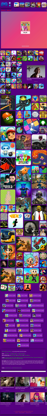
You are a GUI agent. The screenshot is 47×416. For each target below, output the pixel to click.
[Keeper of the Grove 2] (30, 55)
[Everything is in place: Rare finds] (13, 60)
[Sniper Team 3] (8, 88)
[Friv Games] (10, 3)
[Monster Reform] (19, 82)
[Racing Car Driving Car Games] (33, 6)
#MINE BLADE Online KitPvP (23, 357)
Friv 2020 (4, 351)
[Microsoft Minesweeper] (8, 66)
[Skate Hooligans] (38, 6)
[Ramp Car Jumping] (19, 71)
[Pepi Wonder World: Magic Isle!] (13, 88)
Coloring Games (13, 353)
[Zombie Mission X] (8, 60)
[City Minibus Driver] (19, 55)
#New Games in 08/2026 (36, 357)
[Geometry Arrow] (30, 88)
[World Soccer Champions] (8, 93)
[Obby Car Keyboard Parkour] (19, 60)
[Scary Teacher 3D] (24, 88)
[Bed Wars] (35, 88)
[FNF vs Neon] (2, 60)
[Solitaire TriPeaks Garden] (41, 55)
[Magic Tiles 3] (2, 77)
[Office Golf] (30, 60)
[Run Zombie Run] (24, 55)
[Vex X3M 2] (8, 71)
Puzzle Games (12, 295)
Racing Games (9, 305)
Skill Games (12, 300)
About (16, 412)
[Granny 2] (13, 71)
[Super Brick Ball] (19, 66)
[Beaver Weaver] (2, 55)
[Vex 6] (16, 6)
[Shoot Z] (35, 55)
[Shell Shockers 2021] (2, 82)
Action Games (24, 300)
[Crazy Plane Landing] (41, 88)
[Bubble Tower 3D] (8, 77)
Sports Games (37, 300)
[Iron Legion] (41, 60)
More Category (22, 353)
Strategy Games (37, 295)
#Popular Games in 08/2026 (14, 358)
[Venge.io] (13, 66)
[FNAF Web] (19, 88)
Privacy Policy (22, 412)
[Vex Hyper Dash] (13, 77)
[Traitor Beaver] (8, 55)
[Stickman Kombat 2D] (2, 66)
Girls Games (24, 295)
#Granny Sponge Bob (10, 357)
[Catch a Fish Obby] (2, 71)
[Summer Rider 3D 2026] (19, 77)
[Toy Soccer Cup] (24, 60)
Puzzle (9, 351)
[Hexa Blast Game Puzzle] (27, 6)
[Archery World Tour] (2, 93)
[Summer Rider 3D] (13, 82)
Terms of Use (28, 412)
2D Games (7, 353)
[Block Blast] (8, 82)
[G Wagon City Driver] (22, 6)
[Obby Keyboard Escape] (35, 60)
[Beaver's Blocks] (13, 55)
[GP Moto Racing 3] (2, 88)
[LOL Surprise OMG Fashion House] (44, 6)
